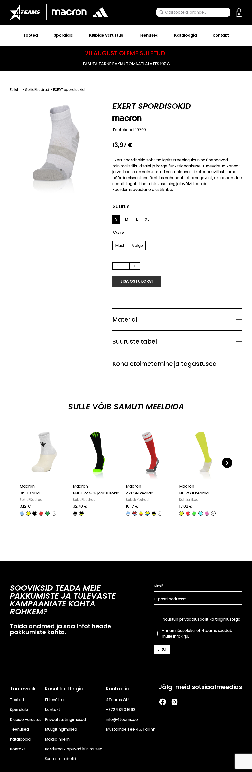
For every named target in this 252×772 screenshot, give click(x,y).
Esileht (15, 89)
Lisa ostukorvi (137, 281)
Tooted (30, 35)
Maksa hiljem (57, 739)
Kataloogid (185, 35)
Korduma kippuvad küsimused (73, 749)
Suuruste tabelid (60, 759)
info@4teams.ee (122, 719)
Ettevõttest (56, 700)
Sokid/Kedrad (37, 89)
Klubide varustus (106, 35)
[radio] (116, 219)
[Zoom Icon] (56, 148)
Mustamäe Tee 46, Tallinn (130, 729)
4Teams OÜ (117, 700)
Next (227, 463)
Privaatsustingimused (65, 719)
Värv (118, 232)
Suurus (121, 206)
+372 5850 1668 (121, 709)
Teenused (148, 35)
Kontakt (221, 35)
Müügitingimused (61, 729)
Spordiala (63, 35)
